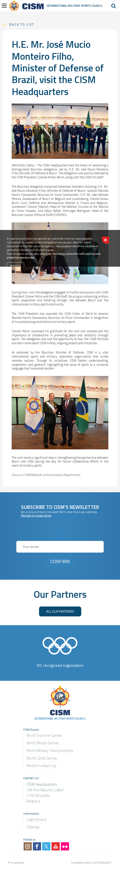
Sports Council (92, 5)
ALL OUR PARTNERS (60, 611)
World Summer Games (44, 735)
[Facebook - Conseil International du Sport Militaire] (37, 846)
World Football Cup (42, 766)
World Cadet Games (42, 758)
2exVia (88, 862)
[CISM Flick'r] (65, 846)
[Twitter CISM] (46, 846)
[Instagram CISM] (28, 846)
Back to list (21, 24)
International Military (64, 5)
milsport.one (17, 862)
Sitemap (33, 827)
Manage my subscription (36, 515)
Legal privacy (37, 819)
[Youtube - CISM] (56, 846)
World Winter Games (42, 743)
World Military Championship (49, 750)
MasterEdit (104, 862)
